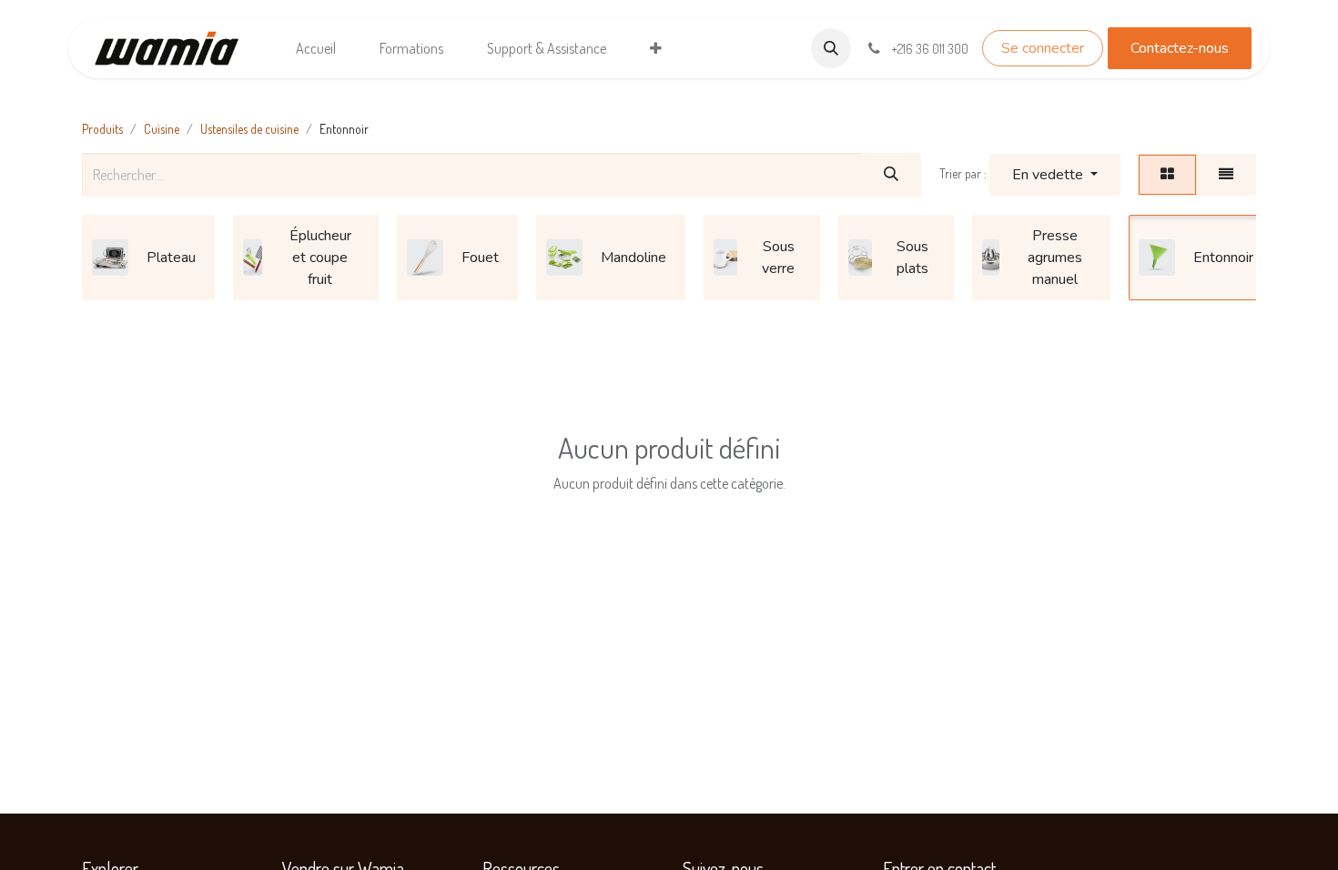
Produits (102, 129)
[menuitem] (316, 48)
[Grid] (1167, 175)
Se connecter (1042, 48)
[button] (831, 48)
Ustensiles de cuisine (249, 129)
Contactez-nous (1179, 48)
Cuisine (161, 129)
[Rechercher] (891, 175)
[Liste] (1226, 175)
